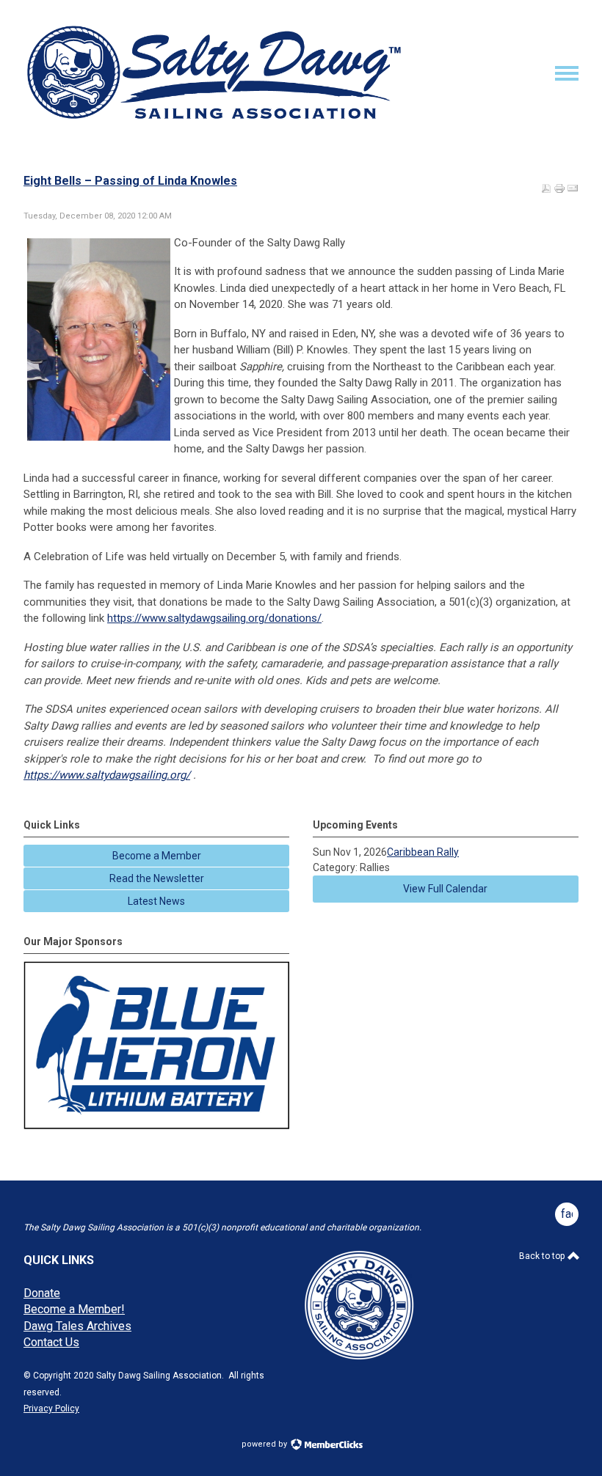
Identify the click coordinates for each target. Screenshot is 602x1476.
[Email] (573, 188)
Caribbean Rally (423, 852)
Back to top (543, 1256)
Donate (41, 1293)
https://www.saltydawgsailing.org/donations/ (214, 618)
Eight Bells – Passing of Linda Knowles (130, 181)
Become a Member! (74, 1309)
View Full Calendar (445, 889)
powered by (265, 1444)
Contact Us (51, 1342)
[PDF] (546, 188)
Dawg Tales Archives (77, 1326)
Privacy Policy (51, 1408)
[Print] (559, 188)
